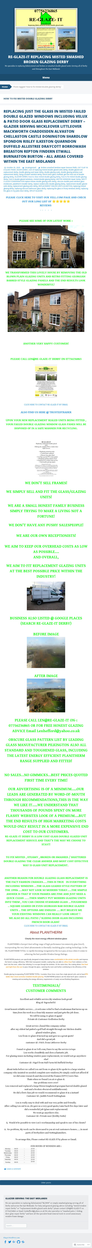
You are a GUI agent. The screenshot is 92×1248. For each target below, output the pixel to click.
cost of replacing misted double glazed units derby (48, 170)
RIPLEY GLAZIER (36, 191)
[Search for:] (16, 1226)
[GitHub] (18, 1241)
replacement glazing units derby (25, 186)
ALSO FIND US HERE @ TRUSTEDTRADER (46, 412)
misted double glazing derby (44, 179)
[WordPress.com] (23, 1241)
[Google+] (14, 1241)
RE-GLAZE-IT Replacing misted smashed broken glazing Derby (46, 59)
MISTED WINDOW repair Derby (68, 179)
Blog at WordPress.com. (12, 1238)
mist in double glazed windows (21, 179)
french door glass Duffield (53, 174)
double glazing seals (52, 172)
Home (5, 86)
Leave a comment (14, 1169)
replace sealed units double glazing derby (49, 184)
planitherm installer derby (22, 184)
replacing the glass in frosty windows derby (63, 188)
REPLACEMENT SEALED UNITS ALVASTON (55, 186)
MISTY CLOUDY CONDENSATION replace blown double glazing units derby (45, 180)
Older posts (46, 1182)
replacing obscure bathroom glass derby (30, 188)
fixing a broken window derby (30, 174)
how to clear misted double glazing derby (44, 177)
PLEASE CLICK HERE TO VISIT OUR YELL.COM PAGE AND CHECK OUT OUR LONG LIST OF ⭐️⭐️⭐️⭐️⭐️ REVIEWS (46, 201)
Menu (46, 77)
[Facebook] (5, 1241)
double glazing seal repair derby (31, 172)
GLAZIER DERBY (21, 177)
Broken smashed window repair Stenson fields (59, 167)
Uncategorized (30, 167)
